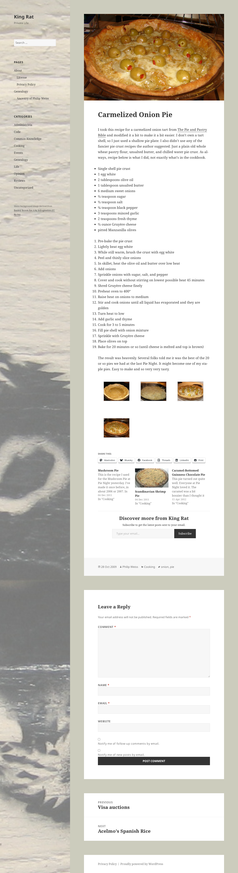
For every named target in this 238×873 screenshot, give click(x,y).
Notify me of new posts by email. (121, 755)
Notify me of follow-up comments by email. (128, 743)
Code (17, 132)
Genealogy (21, 91)
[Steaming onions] (153, 391)
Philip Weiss (130, 567)
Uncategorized (23, 188)
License (22, 77)
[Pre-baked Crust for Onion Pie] (116, 391)
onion (165, 567)
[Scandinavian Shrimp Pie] (151, 478)
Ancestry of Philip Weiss (33, 98)
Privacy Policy (26, 84)
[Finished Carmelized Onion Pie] (116, 428)
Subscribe (185, 533)
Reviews (19, 181)
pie (172, 567)
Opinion (19, 174)
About (18, 70)
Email (104, 703)
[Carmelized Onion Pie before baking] (190, 391)
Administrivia (23, 125)
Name (103, 685)
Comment (107, 627)
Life (16, 167)
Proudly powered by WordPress (141, 864)
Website (104, 721)
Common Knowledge (27, 139)
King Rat (24, 16)
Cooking (19, 146)
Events (18, 153)
